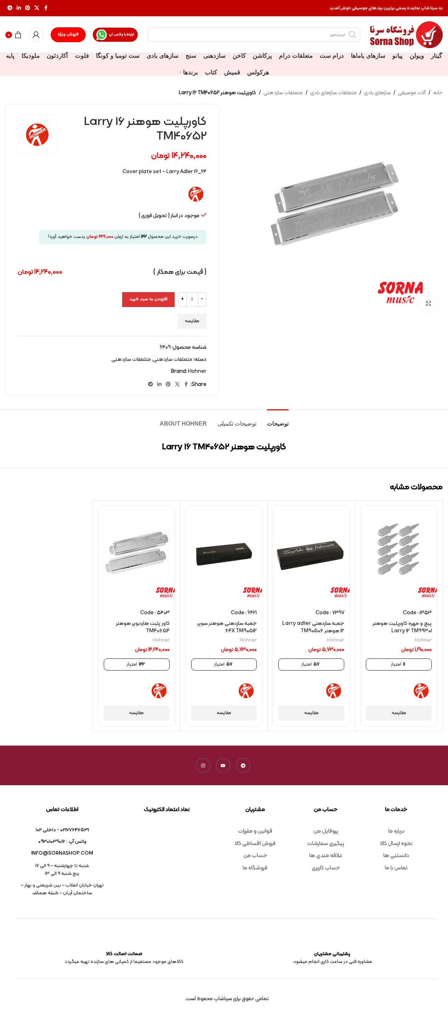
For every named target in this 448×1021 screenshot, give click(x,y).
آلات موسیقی (412, 93)
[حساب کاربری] (36, 35)
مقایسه (192, 321)
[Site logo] (406, 35)
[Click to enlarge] (428, 303)
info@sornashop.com (62, 853)
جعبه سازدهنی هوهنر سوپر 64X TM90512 (227, 627)
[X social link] (36, 8)
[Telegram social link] (10, 8)
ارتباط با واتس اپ (121, 35)
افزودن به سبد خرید (148, 299)
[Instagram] (202, 765)
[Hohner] (421, 690)
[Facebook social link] (45, 8)
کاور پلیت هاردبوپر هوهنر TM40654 (143, 627)
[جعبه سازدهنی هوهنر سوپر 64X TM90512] (224, 555)
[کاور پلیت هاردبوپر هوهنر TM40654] (136, 555)
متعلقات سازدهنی (283, 93)
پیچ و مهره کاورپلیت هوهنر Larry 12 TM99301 (402, 627)
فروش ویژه (68, 34)
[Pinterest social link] (27, 8)
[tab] (278, 420)
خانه (438, 93)
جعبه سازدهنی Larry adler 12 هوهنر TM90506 (313, 627)
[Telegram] (243, 765)
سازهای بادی (377, 93)
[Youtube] (223, 765)
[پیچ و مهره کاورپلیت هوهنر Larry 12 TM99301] (399, 555)
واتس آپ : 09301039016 (62, 841)
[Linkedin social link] (19, 8)
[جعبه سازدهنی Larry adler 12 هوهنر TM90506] (311, 555)
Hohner (197, 371)
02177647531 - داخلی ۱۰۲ (62, 830)
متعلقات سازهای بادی (333, 93)
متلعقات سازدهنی (131, 359)
